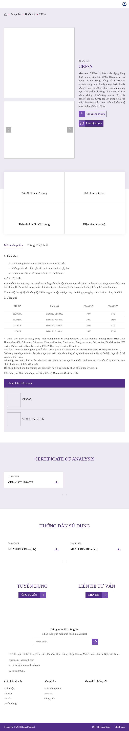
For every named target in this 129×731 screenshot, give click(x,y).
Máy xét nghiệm (52, 688)
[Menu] (5, 4)
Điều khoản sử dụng (101, 727)
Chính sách (120, 727)
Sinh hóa (49, 693)
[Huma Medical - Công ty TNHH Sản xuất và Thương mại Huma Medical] (64, 4)
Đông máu (49, 698)
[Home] (5, 14)
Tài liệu (8, 693)
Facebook (87, 688)
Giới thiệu (9, 688)
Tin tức (7, 698)
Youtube (93, 688)
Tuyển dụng (10, 703)
